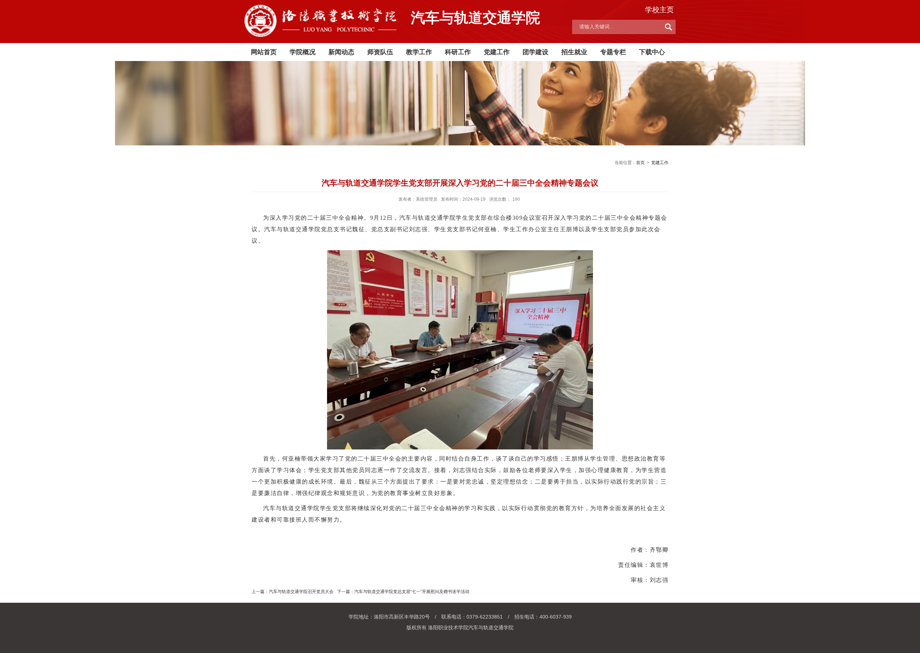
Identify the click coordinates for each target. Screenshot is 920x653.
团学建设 (535, 52)
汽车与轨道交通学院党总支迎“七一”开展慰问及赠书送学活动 (411, 591)
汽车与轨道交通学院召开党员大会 (301, 591)
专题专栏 (613, 52)
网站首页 (264, 52)
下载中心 (652, 52)
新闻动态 (341, 52)
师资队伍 (380, 52)
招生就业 (574, 52)
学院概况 (303, 52)
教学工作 (419, 52)
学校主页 (659, 10)
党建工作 (497, 52)
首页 (640, 162)
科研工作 (458, 52)
